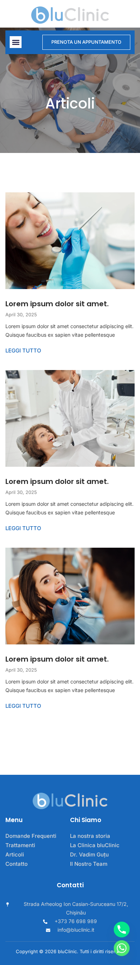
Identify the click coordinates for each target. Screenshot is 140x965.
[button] (16, 42)
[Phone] (122, 929)
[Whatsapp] (122, 948)
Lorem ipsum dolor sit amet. (57, 304)
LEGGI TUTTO (23, 350)
